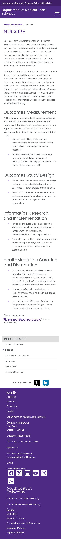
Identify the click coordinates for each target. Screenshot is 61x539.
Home (7, 24)
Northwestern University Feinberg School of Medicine (27, 3)
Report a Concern (15, 532)
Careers (10, 508)
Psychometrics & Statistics (17, 355)
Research (17, 24)
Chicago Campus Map (17, 435)
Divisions (11, 401)
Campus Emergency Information (23, 523)
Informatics (10, 361)
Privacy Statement (16, 518)
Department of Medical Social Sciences (24, 12)
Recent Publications (14, 372)
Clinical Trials (10, 366)
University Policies (16, 527)
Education (12, 406)
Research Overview (14, 344)
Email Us (13, 447)
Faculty (10, 410)
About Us (11, 392)
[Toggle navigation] (57, 14)
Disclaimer (12, 513)
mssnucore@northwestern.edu (24, 319)
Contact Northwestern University (23, 504)
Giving (10, 462)
